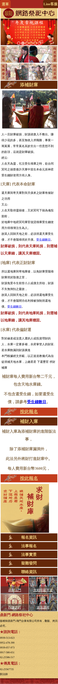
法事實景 (29, 554)
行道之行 (14, 607)
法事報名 (29, 546)
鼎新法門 (14, 590)
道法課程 (43, 607)
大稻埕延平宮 (43, 590)
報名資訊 (29, 537)
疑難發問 (29, 563)
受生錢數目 (43, 239)
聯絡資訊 (29, 572)
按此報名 (29, 411)
